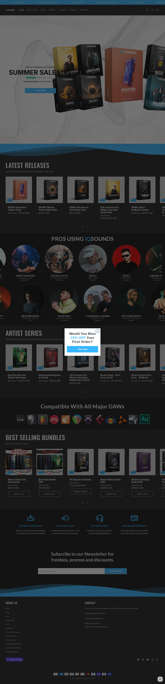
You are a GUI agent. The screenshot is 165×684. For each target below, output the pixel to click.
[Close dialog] (98, 331)
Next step (82, 349)
